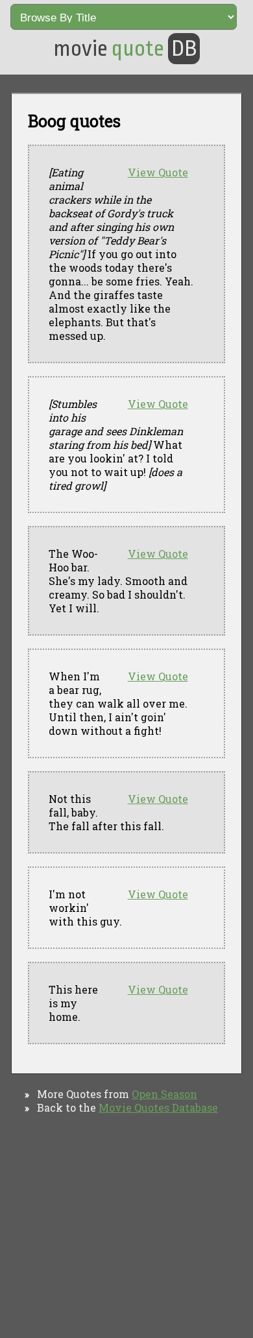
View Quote (158, 172)
